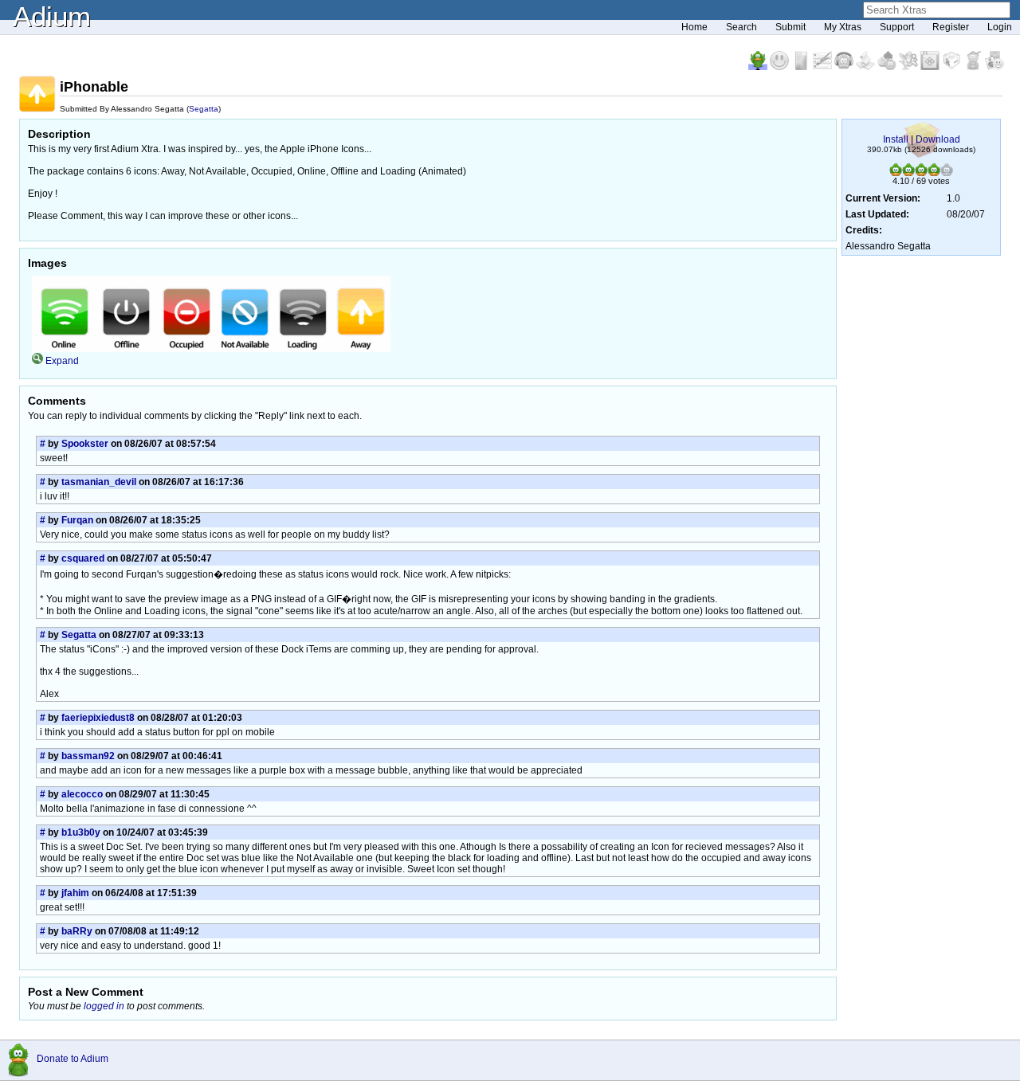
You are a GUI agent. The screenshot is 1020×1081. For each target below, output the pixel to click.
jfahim (75, 893)
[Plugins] (952, 66)
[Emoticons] (780, 66)
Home (694, 27)
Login (999, 27)
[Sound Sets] (845, 66)
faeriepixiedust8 (98, 717)
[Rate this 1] (895, 172)
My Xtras (842, 27)
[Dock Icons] (759, 66)
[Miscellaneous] (974, 66)
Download (938, 139)
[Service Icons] (909, 66)
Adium (52, 16)
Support (897, 27)
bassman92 (88, 756)
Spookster (84, 443)
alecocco (82, 794)
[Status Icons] (888, 66)
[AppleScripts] (866, 66)
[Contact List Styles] (802, 66)
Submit (790, 27)
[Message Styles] (823, 66)
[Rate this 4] (934, 172)
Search (741, 27)
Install (895, 139)
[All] (994, 66)
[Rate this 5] (946, 172)
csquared (82, 558)
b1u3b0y (80, 832)
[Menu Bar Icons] (931, 66)
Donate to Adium (72, 1058)
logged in (104, 1006)
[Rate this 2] (908, 172)
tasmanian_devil (98, 482)
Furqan (77, 520)
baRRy (76, 931)
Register (950, 27)
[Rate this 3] (921, 172)
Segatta (203, 108)
